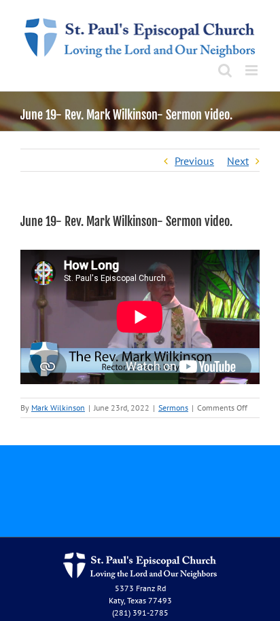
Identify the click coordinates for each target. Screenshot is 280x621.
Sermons (173, 407)
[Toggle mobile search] (225, 70)
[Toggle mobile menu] (252, 70)
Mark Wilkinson (58, 407)
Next (238, 161)
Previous (194, 161)
